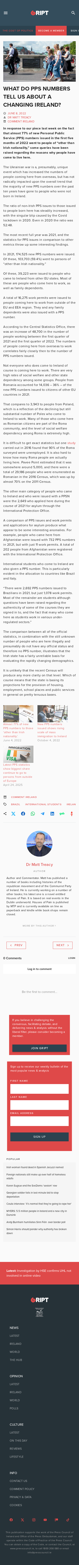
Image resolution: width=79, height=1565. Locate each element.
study (71, 443)
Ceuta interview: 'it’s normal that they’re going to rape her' (39, 1203)
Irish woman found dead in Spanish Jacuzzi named (34, 1167)
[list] (39, 1344)
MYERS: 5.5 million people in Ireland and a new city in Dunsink (36, 1213)
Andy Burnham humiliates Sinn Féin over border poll (35, 1222)
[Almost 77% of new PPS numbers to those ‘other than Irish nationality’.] (18, 713)
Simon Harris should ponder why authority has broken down (36, 1231)
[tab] (18, 30)
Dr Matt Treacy (19, 117)
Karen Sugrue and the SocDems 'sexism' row (31, 1185)
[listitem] (39, 1336)
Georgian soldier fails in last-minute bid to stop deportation (32, 1194)
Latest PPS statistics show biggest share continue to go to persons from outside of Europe (17, 773)
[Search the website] (73, 13)
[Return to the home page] (39, 1299)
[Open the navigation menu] (6, 13)
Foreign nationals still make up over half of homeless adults (36, 1176)
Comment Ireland (21, 121)
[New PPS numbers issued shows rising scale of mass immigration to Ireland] (52, 713)
